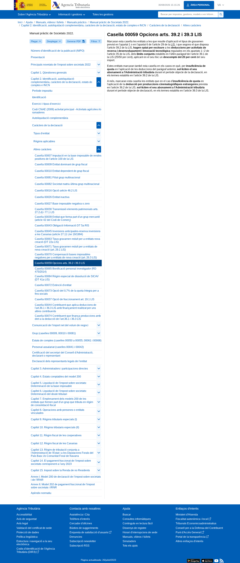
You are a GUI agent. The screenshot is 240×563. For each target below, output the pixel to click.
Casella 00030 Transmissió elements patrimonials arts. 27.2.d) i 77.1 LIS (66, 211)
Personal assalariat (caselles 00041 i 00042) (58, 347)
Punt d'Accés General (188, 532)
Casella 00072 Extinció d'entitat (53, 285)
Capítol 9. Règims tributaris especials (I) (54, 419)
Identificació (39, 97)
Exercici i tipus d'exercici (46, 103)
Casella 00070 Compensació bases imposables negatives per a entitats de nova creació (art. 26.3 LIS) (66, 256)
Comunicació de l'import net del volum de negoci (60, 325)
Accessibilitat (24, 514)
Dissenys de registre (134, 528)
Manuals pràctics (77, 22)
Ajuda (29, 22)
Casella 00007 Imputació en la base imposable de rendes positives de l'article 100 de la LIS (68, 157)
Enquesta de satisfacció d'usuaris (89, 532)
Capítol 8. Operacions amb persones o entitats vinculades (57, 411)
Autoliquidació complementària (50, 118)
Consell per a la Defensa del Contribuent (199, 528)
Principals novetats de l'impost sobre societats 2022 (61, 64)
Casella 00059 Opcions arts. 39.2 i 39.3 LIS (60, 263)
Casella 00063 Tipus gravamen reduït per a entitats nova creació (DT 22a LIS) (67, 240)
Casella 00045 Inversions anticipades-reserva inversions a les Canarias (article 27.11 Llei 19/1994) (67, 233)
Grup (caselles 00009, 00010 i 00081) (54, 333)
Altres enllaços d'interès (189, 541)
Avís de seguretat (26, 519)
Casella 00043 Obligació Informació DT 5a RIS (62, 225)
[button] (220, 5)
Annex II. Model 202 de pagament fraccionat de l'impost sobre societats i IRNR (63, 486)
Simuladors (129, 541)
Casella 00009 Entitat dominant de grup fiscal (61, 164)
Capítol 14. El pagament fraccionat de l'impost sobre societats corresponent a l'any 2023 (61, 462)
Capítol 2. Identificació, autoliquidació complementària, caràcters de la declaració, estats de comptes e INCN (83, 25)
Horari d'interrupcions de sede (140, 532)
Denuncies (76, 536)
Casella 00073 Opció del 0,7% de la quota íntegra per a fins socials (67, 292)
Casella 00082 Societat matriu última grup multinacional (67, 184)
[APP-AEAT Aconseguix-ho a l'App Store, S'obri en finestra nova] (207, 560)
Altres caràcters (192, 25)
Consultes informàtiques (137, 519)
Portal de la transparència (190, 536)
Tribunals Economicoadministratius (196, 523)
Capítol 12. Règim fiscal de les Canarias (54, 443)
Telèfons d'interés (80, 519)
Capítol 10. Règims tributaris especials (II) (55, 427)
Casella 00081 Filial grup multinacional (57, 177)
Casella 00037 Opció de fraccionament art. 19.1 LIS (64, 299)
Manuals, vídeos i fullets (50, 22)
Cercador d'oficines (81, 523)
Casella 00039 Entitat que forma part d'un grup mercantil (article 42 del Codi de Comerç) (67, 218)
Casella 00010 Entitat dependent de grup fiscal (62, 171)
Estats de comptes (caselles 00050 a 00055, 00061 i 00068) (66, 340)
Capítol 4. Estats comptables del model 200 (56, 376)
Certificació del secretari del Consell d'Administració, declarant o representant (62, 354)
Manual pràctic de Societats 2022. (109, 22)
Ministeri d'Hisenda (187, 514)
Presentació (38, 57)
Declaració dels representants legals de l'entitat (59, 361)
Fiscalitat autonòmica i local (192, 519)
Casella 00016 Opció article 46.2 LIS (56, 190)
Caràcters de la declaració (164, 25)
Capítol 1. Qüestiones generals (49, 72)
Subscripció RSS (79, 545)
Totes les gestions (103, 14)
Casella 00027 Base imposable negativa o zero (62, 203)
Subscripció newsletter (83, 541)
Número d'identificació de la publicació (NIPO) (57, 50)
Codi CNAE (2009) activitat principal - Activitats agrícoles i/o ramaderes (66, 111)
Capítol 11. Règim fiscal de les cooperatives (56, 435)
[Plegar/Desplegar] (98, 64)
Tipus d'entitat (41, 133)
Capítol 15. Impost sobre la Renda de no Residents (60, 470)
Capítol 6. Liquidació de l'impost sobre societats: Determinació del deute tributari (59, 392)
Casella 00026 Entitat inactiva (52, 197)
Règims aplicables (44, 141)
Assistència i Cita (80, 514)
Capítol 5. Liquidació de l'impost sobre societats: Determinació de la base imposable (59, 384)
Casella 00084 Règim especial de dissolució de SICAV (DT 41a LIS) (67, 278)
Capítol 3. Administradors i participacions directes (59, 368)
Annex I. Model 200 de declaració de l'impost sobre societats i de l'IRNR (66, 478)
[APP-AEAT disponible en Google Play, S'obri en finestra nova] (193, 560)
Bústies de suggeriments (84, 528)
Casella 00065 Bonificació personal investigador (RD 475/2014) (65, 270)
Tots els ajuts (130, 545)
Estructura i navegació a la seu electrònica (34, 543)
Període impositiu (42, 90)
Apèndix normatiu (41, 493)
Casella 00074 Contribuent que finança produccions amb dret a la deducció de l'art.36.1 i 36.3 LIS (68, 317)
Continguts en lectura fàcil (138, 523)
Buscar (127, 514)
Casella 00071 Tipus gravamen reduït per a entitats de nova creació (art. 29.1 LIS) (66, 248)
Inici (20, 22)
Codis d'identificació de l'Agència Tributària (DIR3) (35, 550)
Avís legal (22, 523)
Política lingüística (27, 536)
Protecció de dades (27, 532)
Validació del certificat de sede (34, 528)
